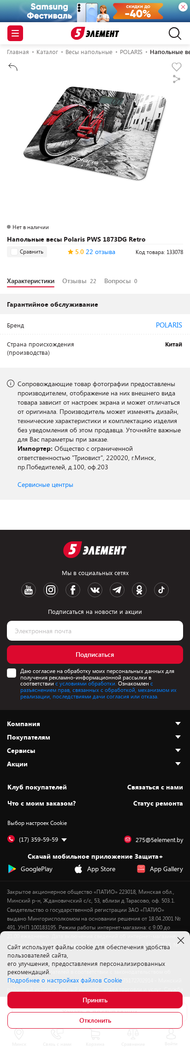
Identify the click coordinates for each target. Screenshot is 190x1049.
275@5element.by (159, 840)
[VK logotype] (95, 589)
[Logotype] (95, 33)
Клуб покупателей (37, 787)
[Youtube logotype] (28, 589)
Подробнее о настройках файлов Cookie (64, 980)
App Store (101, 868)
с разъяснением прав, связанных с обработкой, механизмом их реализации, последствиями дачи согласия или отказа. (98, 689)
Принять (95, 999)
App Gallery (166, 868)
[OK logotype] (139, 589)
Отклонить (95, 1020)
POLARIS (169, 324)
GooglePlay (37, 868)
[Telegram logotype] (117, 589)
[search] (172, 33)
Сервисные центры (45, 484)
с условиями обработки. (86, 683)
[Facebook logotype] (72, 589)
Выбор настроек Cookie (37, 822)
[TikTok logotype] (161, 589)
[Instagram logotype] (50, 589)
